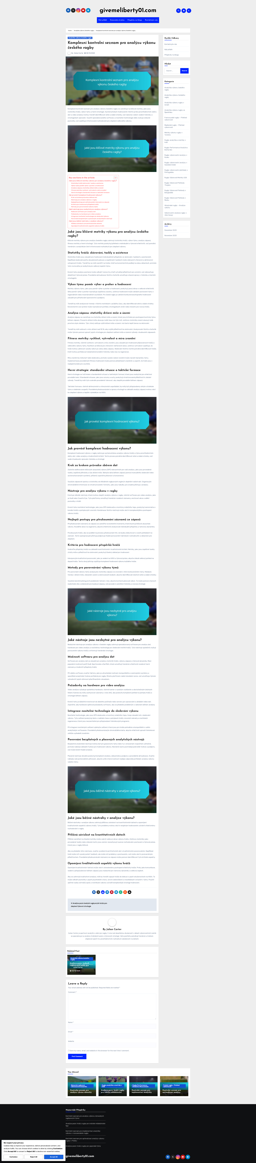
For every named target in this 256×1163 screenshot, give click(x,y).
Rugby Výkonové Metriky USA (175, 178)
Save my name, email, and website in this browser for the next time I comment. (99, 1051)
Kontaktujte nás (151, 20)
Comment (72, 992)
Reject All (33, 1157)
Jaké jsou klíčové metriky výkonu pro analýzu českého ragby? (93, 181)
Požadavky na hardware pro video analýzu (86, 214)
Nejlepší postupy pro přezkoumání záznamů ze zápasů (90, 202)
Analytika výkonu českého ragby (80, 38)
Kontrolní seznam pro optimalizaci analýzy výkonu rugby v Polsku (172, 1092)
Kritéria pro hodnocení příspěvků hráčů (85, 204)
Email (70, 1032)
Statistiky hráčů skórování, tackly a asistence (87, 183)
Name (71, 1022)
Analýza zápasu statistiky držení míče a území (87, 188)
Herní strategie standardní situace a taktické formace (90, 192)
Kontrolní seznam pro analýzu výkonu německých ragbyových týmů (82, 1092)
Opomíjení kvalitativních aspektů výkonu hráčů (87, 226)
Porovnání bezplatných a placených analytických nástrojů (91, 218)
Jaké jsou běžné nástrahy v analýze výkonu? (86, 221)
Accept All (54, 1157)
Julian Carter (78, 53)
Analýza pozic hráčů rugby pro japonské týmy (83, 1146)
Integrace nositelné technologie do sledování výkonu (90, 216)
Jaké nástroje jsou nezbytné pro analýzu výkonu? (88, 209)
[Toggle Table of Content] (114, 177)
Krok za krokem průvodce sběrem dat (84, 197)
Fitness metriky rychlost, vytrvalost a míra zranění (88, 190)
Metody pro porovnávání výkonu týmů (84, 206)
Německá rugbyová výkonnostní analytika (79, 1086)
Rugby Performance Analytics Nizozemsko (140, 1086)
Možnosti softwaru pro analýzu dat (83, 211)
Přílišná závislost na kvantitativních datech (86, 223)
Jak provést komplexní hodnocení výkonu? (85, 195)
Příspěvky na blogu (135, 20)
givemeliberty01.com (128, 11)
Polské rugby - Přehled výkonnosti (171, 1086)
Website (71, 1041)
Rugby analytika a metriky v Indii (112, 1086)
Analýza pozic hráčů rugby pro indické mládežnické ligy (112, 1092)
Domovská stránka (117, 20)
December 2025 (170, 230)
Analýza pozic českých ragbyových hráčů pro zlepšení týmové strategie (81, 965)
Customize (13, 1157)
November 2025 (170, 235)
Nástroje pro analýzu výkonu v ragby (84, 200)
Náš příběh (102, 20)
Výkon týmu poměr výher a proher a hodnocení (87, 185)
